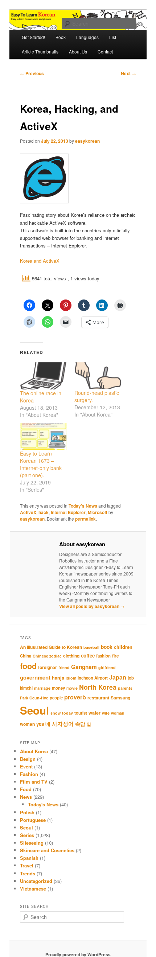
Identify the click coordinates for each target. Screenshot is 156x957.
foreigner (47, 667)
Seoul (34, 710)
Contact (105, 51)
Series (27, 835)
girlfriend (107, 667)
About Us (78, 51)
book (106, 646)
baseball (91, 647)
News (26, 796)
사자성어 (63, 724)
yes (40, 723)
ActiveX (28, 512)
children (123, 647)
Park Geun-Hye (34, 697)
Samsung (120, 697)
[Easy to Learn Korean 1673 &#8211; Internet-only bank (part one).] (43, 436)
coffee (88, 655)
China (25, 656)
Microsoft (97, 512)
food (28, 666)
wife (106, 713)
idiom (71, 678)
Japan (117, 677)
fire (115, 655)
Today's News (83, 506)
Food (26, 789)
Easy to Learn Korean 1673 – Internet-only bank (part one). (41, 464)
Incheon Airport (93, 678)
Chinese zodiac (47, 656)
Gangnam (84, 667)
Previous (32, 73)
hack (43, 512)
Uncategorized (36, 881)
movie (72, 688)
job (131, 678)
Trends (27, 873)
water (94, 713)
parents (125, 688)
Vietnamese (33, 888)
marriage (42, 688)
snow (55, 713)
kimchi (26, 688)
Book (61, 37)
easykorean (87, 141)
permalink (85, 519)
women (27, 724)
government (35, 677)
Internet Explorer (68, 512)
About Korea (34, 751)
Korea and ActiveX (39, 260)
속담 (80, 723)
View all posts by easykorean (92, 606)
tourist (80, 713)
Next (128, 73)
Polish (27, 812)
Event (26, 766)
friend (64, 667)
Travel (26, 865)
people (56, 698)
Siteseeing (32, 842)
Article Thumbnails (40, 51)
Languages (87, 37)
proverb (75, 697)
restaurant (98, 697)
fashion (103, 656)
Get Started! (33, 37)
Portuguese (33, 819)
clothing (71, 655)
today (67, 713)
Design (28, 758)
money (58, 688)
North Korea (97, 686)
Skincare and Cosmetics (47, 850)
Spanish (29, 857)
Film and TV (34, 781)
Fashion (29, 774)
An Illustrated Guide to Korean (51, 647)
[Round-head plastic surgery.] (98, 375)
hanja (58, 677)
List (112, 37)
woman (117, 713)
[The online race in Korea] (43, 375)
